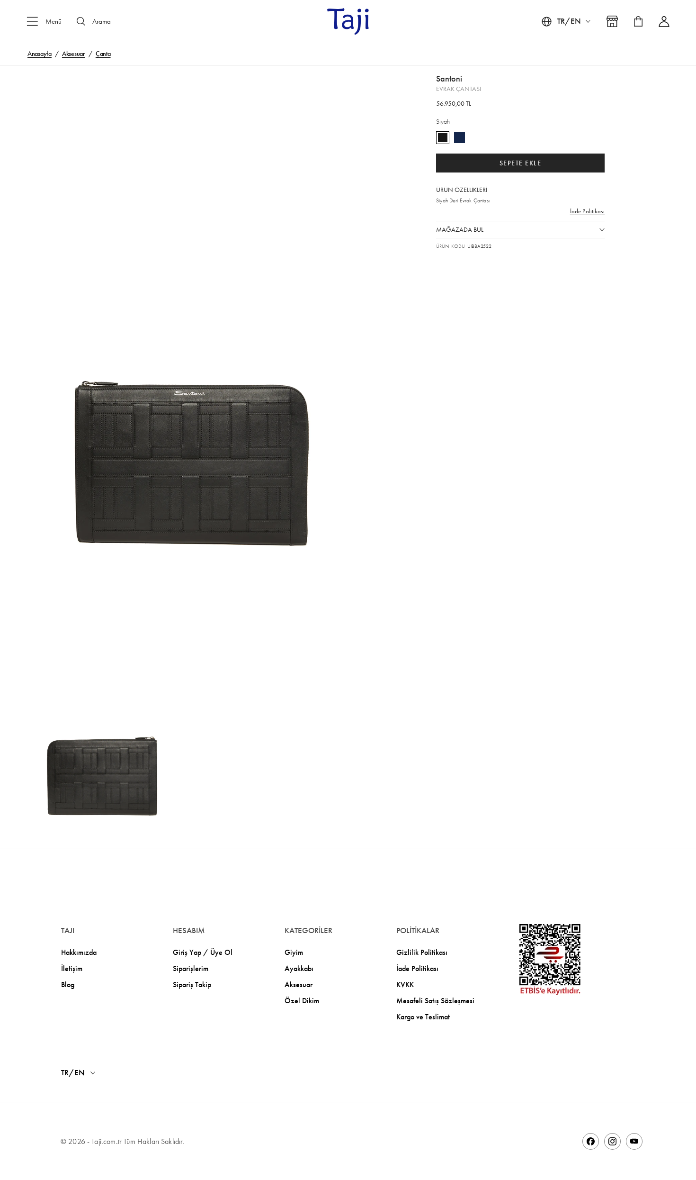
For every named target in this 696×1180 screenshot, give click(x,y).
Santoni (449, 78)
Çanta (103, 54)
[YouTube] (634, 1141)
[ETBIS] (550, 959)
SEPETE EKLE (521, 163)
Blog (67, 984)
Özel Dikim (302, 1000)
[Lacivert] (459, 137)
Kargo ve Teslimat (423, 1016)
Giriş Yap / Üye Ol (202, 952)
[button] (188, 326)
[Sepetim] (638, 21)
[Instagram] (612, 1141)
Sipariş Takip (192, 984)
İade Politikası (587, 211)
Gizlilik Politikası (421, 952)
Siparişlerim (190, 968)
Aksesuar (73, 54)
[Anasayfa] (348, 21)
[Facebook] (590, 1141)
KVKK (405, 984)
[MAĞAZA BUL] (612, 21)
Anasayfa (39, 54)
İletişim (71, 968)
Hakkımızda (79, 952)
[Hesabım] (664, 21)
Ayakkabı (299, 968)
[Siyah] (442, 138)
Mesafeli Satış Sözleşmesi (435, 1000)
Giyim (294, 952)
